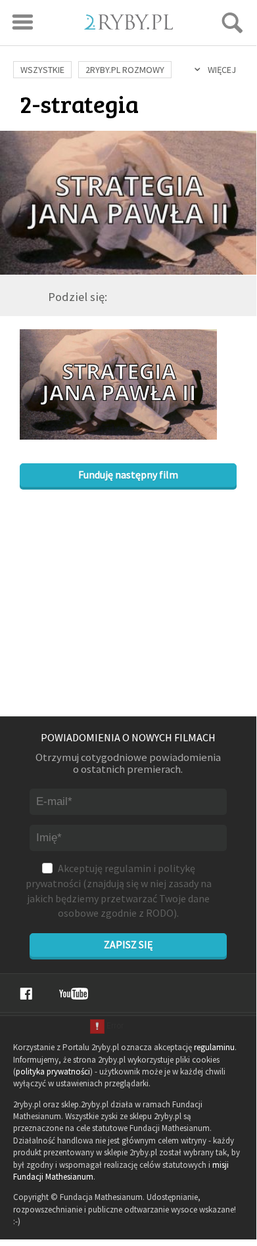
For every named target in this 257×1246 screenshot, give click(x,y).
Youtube (73, 994)
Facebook (26, 994)
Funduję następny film (128, 474)
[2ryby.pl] (128, 25)
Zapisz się (128, 944)
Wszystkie (42, 70)
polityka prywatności (53, 1071)
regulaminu (214, 1047)
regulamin (128, 868)
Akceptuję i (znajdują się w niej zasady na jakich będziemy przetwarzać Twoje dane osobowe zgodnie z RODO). (119, 890)
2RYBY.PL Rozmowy (124, 70)
